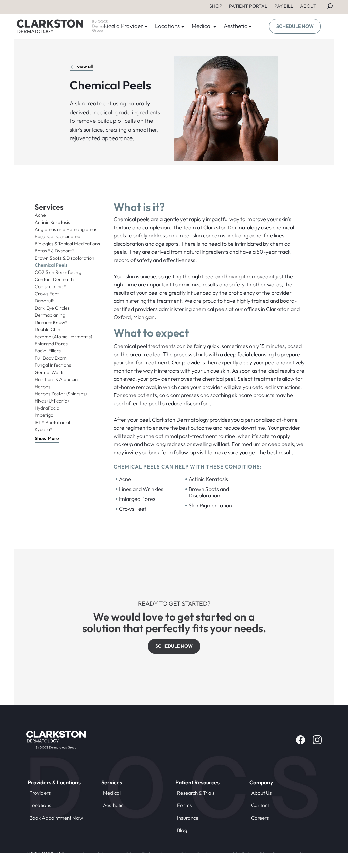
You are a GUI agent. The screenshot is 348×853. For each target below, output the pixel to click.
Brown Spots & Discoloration (64, 258)
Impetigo (44, 415)
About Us (261, 793)
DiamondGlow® (51, 322)
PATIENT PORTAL (248, 6)
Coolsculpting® (50, 286)
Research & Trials (195, 793)
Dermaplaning (50, 315)
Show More (47, 438)
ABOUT (308, 6)
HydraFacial (47, 408)
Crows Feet (47, 294)
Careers (260, 818)
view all (85, 66)
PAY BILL (283, 6)
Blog (182, 830)
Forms (184, 805)
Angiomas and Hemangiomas (66, 229)
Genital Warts (49, 372)
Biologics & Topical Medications (67, 244)
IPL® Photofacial (52, 422)
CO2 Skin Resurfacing (58, 272)
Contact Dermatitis (55, 279)
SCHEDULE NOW (295, 26)
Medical (112, 793)
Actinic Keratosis (52, 222)
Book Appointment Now (56, 818)
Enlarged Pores (51, 344)
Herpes (42, 386)
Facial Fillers (48, 351)
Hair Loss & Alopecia (56, 379)
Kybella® (44, 429)
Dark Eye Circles (52, 308)
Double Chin (47, 329)
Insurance (187, 818)
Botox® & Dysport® (54, 251)
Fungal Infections (53, 365)
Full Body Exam (51, 358)
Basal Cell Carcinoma (57, 236)
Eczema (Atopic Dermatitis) (63, 336)
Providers (40, 793)
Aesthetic (113, 805)
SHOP (215, 6)
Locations (40, 805)
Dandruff (44, 301)
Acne (40, 215)
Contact (260, 805)
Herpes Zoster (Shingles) (61, 394)
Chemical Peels (51, 265)
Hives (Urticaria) (52, 401)
